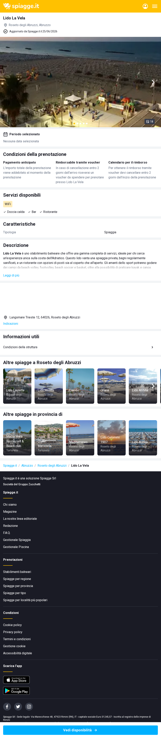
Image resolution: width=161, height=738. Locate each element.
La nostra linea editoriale (20, 519)
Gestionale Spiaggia (17, 540)
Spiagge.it (10, 465)
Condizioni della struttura (20, 347)
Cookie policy (12, 625)
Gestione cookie (14, 646)
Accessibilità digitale (17, 653)
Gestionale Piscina (16, 547)
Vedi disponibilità (77, 730)
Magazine (10, 512)
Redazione (10, 526)
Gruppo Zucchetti (29, 484)
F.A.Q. (6, 533)
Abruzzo (27, 465)
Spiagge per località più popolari (25, 600)
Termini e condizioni (17, 639)
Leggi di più (11, 275)
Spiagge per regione (17, 579)
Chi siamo (10, 504)
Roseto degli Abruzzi (52, 465)
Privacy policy (12, 632)
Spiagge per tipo (14, 593)
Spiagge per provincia (18, 586)
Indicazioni (10, 323)
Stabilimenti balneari (17, 572)
